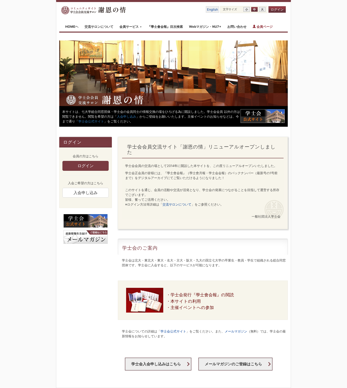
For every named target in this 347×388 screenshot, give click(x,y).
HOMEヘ (72, 27)
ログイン (277, 9)
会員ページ (264, 27)
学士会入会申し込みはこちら (156, 363)
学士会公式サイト (91, 121)
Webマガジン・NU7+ (205, 27)
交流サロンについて (99, 27)
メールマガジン (236, 331)
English (212, 9)
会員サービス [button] (129, 27)
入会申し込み (126, 116)
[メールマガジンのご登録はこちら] (85, 237)
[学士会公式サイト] (85, 221)
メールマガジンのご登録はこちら (233, 363)
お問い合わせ (237, 27)
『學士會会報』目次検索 (165, 27)
